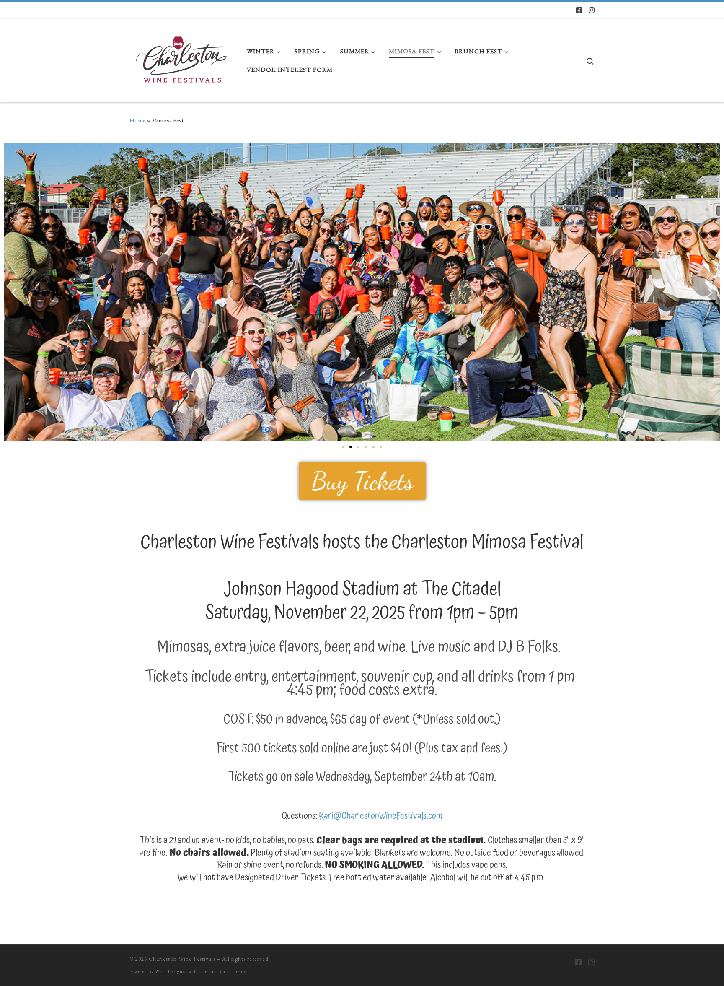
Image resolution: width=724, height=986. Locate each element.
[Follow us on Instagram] (592, 10)
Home (137, 120)
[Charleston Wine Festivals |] (181, 58)
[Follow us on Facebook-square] (579, 10)
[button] (13, 292)
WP (159, 971)
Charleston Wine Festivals (182, 959)
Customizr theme (227, 971)
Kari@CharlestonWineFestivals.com (381, 816)
